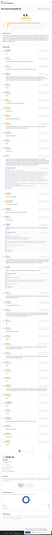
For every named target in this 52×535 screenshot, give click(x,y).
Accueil (6, 533)
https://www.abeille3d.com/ (9, 471)
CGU (21, 533)
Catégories (16, 533)
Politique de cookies (41, 532)
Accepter (28, 532)
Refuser (33, 532)
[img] (11, 33)
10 (32, 450)
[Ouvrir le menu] (50, 2)
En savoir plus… (18, 518)
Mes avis (11, 533)
